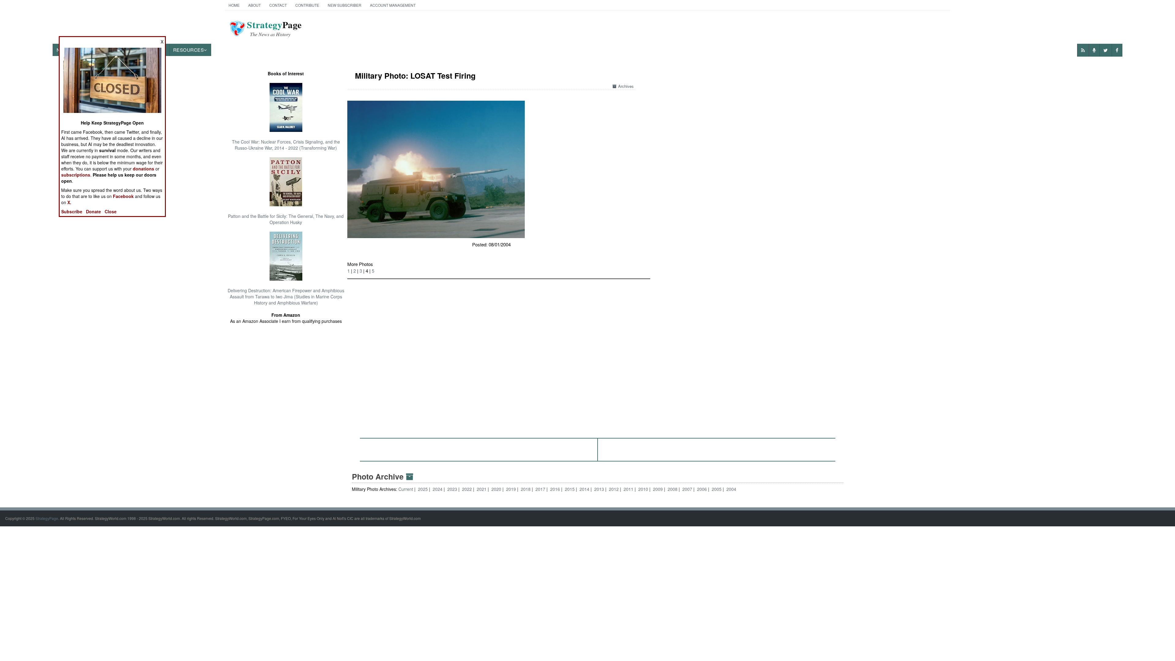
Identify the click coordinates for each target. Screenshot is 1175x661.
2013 (599, 489)
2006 (702, 489)
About (254, 5)
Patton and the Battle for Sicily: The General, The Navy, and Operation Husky (286, 219)
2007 (687, 489)
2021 (482, 489)
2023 (452, 489)
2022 (467, 489)
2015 (570, 489)
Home (234, 5)
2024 (437, 489)
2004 (731, 489)
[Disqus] (597, 355)
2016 (555, 489)
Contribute (307, 5)
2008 (672, 489)
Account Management (393, 5)
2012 (614, 489)
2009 (658, 489)
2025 (423, 489)
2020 (496, 489)
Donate (93, 211)
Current (406, 489)
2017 (540, 489)
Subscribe (71, 211)
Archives (626, 86)
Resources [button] (188, 50)
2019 (511, 489)
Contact (278, 5)
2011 (628, 489)
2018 (526, 489)
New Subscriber (344, 5)
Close (111, 211)
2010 (643, 489)
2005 (717, 489)
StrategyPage (46, 518)
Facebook (123, 196)
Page (274, 28)
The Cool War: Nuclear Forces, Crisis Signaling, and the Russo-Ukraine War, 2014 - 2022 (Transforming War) (286, 145)
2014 (584, 489)
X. (69, 202)
